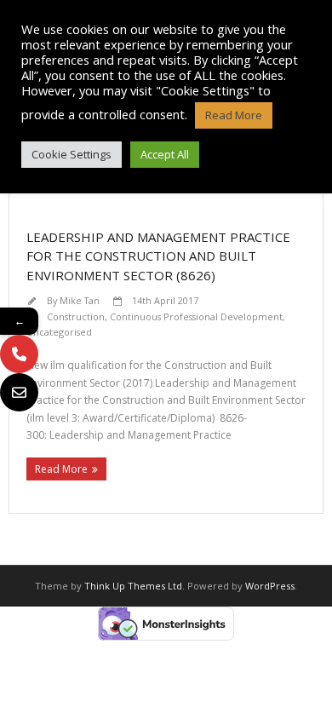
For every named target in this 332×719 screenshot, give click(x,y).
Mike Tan (80, 300)
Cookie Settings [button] (71, 154)
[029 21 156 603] (19, 354)
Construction (76, 316)
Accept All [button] (164, 154)
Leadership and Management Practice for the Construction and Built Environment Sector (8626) (158, 256)
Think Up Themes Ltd (133, 585)
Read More (61, 469)
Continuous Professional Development (196, 316)
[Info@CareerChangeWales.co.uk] (19, 392)
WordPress (270, 585)
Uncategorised (59, 331)
